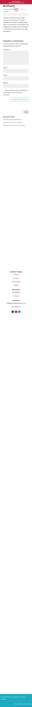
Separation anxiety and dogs (12, 119)
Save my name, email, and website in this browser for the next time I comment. (15, 92)
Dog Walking (16, 292)
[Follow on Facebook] (12, 311)
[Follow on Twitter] (19, 311)
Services (16, 274)
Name (5, 68)
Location (16, 278)
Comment (7, 50)
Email (5, 75)
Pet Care (16, 296)
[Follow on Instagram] (16, 311)
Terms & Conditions (18, 704)
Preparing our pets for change (12, 122)
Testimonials (16, 282)
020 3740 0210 (16, 307)
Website (5, 83)
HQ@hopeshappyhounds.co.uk (16, 303)
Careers (16, 285)
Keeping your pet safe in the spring (14, 125)
